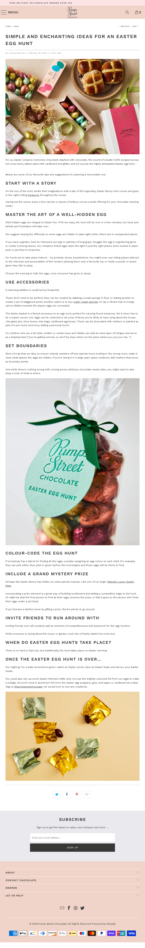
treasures (33, 195)
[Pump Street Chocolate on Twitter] (82, 908)
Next (135, 26)
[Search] (127, 12)
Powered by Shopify (104, 923)
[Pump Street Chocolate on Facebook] (69, 908)
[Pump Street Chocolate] (72, 12)
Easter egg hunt (125, 163)
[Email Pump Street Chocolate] (62, 908)
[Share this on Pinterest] (77, 794)
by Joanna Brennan (15, 53)
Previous (124, 26)
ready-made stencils (85, 301)
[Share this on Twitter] (57, 794)
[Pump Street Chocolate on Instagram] (76, 908)
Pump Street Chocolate (53, 923)
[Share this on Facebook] (67, 794)
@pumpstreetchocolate (28, 686)
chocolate (81, 159)
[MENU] (2, 12)
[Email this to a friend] (87, 794)
